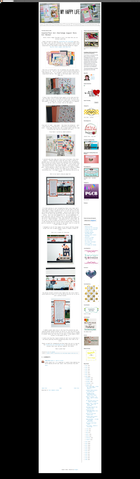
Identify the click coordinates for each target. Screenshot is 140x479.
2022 (86, 372)
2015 (86, 448)
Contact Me (68, 24)
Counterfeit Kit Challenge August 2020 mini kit (66, 353)
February (88, 437)
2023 (86, 371)
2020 (86, 376)
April (87, 434)
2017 (86, 445)
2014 (86, 450)
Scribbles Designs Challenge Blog (89, 233)
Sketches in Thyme (89, 237)
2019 (86, 441)
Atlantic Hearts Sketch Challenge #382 (91, 391)
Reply (46, 365)
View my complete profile (93, 78)
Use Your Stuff (88, 240)
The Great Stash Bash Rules (90, 24)
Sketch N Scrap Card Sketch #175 (91, 414)
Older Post (76, 388)
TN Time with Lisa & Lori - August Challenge (92, 401)
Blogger (76, 469)
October (88, 381)
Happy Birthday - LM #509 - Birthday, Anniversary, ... (92, 420)
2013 (86, 452)
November (88, 379)
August (88, 385)
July (87, 429)
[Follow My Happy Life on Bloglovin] (90, 221)
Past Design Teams (58, 24)
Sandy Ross (47, 360)
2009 (86, 459)
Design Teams (48, 24)
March (87, 436)
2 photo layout (49, 353)
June (87, 430)
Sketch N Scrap (88, 226)
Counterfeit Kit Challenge (66, 41)
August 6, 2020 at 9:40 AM (57, 360)
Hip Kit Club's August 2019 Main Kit (60, 47)
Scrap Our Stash (89, 231)
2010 (86, 457)
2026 (86, 365)
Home (41, 24)
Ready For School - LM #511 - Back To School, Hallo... (92, 397)
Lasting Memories (89, 238)
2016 (86, 447)
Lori (93, 74)
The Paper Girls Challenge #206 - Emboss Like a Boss (91, 394)
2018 (86, 443)
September (88, 383)
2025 (86, 367)
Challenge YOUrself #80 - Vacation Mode (92, 408)
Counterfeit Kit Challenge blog (54, 344)
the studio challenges (90, 241)
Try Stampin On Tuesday (90, 244)
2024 (86, 369)
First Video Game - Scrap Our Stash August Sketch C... (92, 387)
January (88, 439)
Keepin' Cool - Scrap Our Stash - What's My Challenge (92, 404)
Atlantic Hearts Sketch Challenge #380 (91, 417)
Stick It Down (88, 243)
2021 (86, 374)
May (87, 432)
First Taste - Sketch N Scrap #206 (91, 426)
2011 (86, 456)
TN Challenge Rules (77, 24)
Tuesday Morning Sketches (91, 229)
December (88, 377)
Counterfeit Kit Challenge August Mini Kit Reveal (92, 411)
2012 (86, 454)
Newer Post (44, 388)
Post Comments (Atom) (54, 390)
